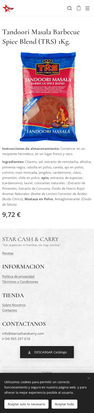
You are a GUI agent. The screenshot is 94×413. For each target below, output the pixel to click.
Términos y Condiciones (20, 281)
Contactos (9, 310)
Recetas (8, 253)
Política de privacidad (18, 276)
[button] (69, 8)
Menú (87, 8)
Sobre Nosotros (14, 305)
